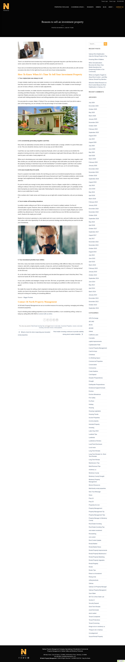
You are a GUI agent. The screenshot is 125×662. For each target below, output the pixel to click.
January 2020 (93, 165)
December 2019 (93, 169)
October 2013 (93, 305)
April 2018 (92, 225)
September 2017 (94, 232)
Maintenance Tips (94, 463)
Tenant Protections (94, 620)
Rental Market (93, 543)
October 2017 (93, 228)
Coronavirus (92, 368)
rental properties (58, 327)
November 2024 (93, 122)
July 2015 (92, 255)
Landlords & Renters (95, 441)
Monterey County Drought (96, 476)
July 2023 (92, 139)
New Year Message (95, 491)
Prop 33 (91, 501)
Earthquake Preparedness (97, 384)
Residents (90, 7)
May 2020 (92, 152)
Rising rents (92, 577)
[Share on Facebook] (44, 319)
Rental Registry (93, 563)
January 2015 (93, 271)
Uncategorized (93, 633)
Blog (104, 7)
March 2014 (92, 291)
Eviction (91, 391)
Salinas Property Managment (97, 590)
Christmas (92, 354)
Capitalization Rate (94, 344)
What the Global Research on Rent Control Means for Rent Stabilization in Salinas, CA (98, 85)
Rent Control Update (95, 540)
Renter (91, 567)
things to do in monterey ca (97, 626)
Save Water (92, 593)
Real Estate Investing (95, 523)
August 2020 (92, 142)
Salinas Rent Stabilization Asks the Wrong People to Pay (98, 55)
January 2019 (93, 205)
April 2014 (92, 288)
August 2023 (92, 135)
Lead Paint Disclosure (95, 444)
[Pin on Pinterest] (53, 319)
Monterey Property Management (94, 480)
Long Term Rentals (94, 451)
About (110, 7)
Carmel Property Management (98, 348)
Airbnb (91, 331)
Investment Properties (66, 326)
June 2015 (92, 258)
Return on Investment (95, 573)
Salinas (91, 583)
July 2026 (92, 102)
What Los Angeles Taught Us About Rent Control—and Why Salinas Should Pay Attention (98, 77)
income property (93, 421)
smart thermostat (94, 610)
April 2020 (92, 155)
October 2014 (93, 275)
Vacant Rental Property (96, 636)
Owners (98, 7)
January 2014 (93, 295)
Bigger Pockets (28, 297)
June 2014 (92, 281)
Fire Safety (92, 397)
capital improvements (95, 341)
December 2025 (93, 106)
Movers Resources (94, 485)
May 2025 (92, 112)
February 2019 (93, 202)
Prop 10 (91, 498)
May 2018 (92, 222)
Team (71, 27)
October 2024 (93, 126)
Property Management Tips (97, 515)
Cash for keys (93, 351)
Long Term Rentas (94, 459)
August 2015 (92, 252)
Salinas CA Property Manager (98, 586)
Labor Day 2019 (93, 431)
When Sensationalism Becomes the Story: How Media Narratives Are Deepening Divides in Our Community (96, 67)
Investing (91, 427)
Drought (91, 381)
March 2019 (92, 198)
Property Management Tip (96, 511)
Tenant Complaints (94, 616)
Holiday (91, 404)
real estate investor (48, 327)
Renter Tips (92, 570)
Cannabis (92, 338)
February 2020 (93, 162)
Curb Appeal (92, 374)
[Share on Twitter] (47, 319)
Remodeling (92, 533)
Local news (92, 447)
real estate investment (95, 530)
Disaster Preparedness (96, 378)
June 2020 (92, 149)
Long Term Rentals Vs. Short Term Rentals (97, 455)
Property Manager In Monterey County (98, 519)
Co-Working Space (94, 358)
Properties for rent (94, 505)
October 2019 (93, 175)
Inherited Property (94, 424)
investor (74, 326)
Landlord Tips (93, 434)
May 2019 (92, 192)
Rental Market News (95, 547)
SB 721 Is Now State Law (96, 596)
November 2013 (93, 301)
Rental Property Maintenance (97, 553)
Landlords (92, 437)
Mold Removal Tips (94, 466)
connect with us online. (46, 314)
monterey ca (92, 469)
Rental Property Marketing (97, 557)
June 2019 (92, 189)
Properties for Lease (62, 7)
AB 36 (91, 325)
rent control (92, 537)
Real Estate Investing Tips (38, 326)
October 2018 (93, 215)
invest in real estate (55, 326)
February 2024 (93, 129)
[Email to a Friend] (50, 319)
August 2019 (92, 182)
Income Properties (94, 417)
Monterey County (94, 473)
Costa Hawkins (93, 371)
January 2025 (93, 119)
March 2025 (92, 116)
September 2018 (94, 218)
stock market (92, 613)
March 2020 (92, 159)
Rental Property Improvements (98, 550)
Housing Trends (93, 414)
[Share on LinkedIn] (57, 319)
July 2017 (92, 238)
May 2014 (92, 285)
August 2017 (92, 235)
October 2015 (93, 248)
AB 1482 (91, 321)
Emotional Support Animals (97, 388)
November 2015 (93, 245)
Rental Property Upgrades (97, 560)
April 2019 (92, 195)
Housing (91, 407)
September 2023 (94, 132)
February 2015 (93, 268)
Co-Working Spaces (77, 7)
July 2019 (92, 185)
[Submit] (105, 44)
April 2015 (92, 261)
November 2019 (93, 172)
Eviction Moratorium (95, 394)
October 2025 (93, 109)
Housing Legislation (95, 411)
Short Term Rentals (94, 606)
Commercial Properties (96, 361)
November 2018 (93, 212)
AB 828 (91, 328)
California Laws (93, 334)
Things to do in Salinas (96, 630)
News (90, 495)
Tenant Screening (94, 623)
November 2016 (93, 242)
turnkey (58, 186)
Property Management (95, 508)
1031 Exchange (93, 318)
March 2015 (92, 265)
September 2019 (94, 179)
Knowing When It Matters (96, 59)
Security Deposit (94, 603)
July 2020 (92, 145)
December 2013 (93, 298)
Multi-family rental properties (97, 488)
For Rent (91, 401)
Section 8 (91, 600)
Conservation (93, 364)
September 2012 (94, 308)
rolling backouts (93, 580)
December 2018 (93, 208)
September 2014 (94, 278)
